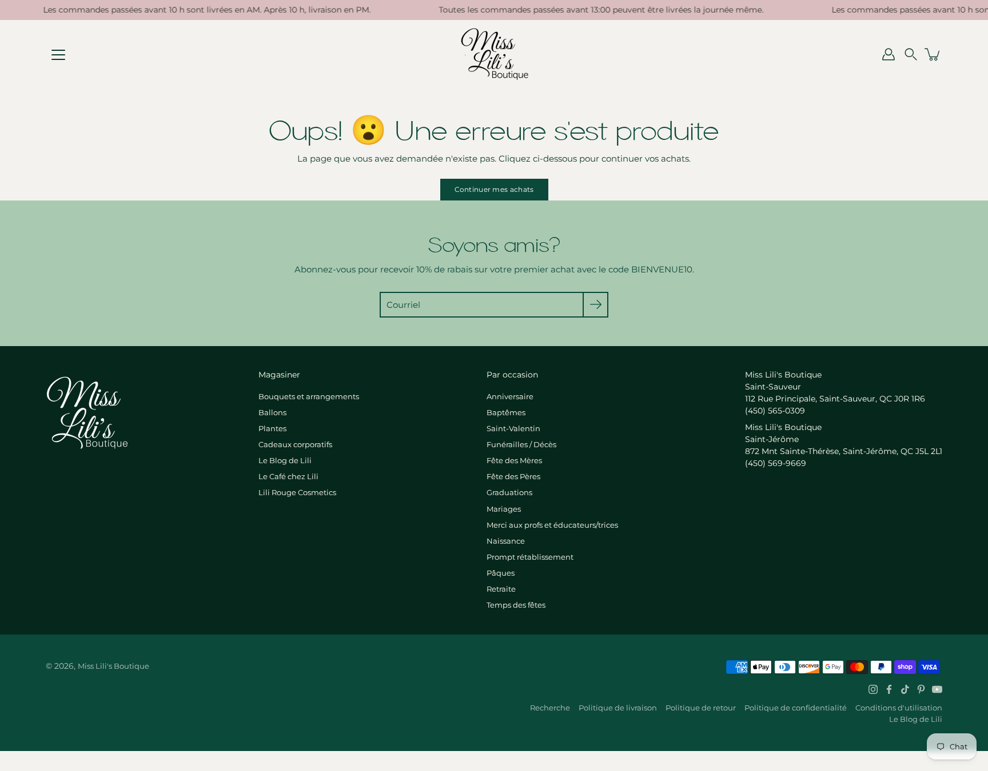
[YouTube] (937, 689)
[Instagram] (873, 689)
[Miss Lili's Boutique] (494, 54)
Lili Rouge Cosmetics (297, 492)
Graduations (509, 492)
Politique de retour (701, 707)
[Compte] (888, 54)
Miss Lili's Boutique (113, 665)
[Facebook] (889, 689)
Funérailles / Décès (521, 444)
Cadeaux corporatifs (295, 444)
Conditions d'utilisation (898, 707)
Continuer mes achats (494, 189)
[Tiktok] (905, 689)
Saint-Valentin (513, 428)
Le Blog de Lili (285, 460)
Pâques (501, 572)
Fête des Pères (513, 476)
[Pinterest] (921, 689)
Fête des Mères (514, 460)
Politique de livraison (618, 707)
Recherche (550, 707)
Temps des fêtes (516, 604)
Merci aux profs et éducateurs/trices (552, 524)
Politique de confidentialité (795, 707)
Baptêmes (506, 412)
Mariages (504, 508)
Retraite (501, 588)
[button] (911, 54)
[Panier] (933, 54)
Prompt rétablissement (530, 556)
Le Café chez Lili (288, 476)
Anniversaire (510, 396)
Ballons (272, 412)
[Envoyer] (595, 305)
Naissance (506, 540)
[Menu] (58, 55)
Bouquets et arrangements (308, 396)
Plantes (272, 428)
